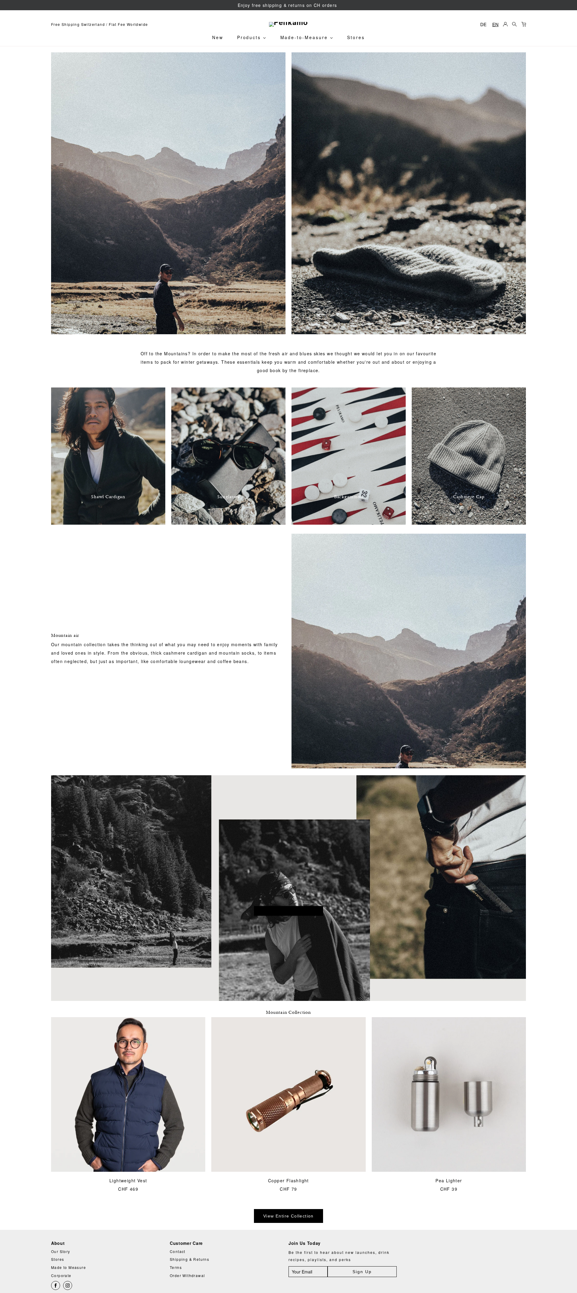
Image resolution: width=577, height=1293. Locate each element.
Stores (356, 37)
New (217, 37)
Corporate (61, 1275)
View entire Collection (288, 1216)
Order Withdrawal (187, 1275)
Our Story (60, 1251)
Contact (177, 1251)
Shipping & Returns (189, 1259)
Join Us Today (304, 1243)
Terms (176, 1267)
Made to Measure (68, 1267)
